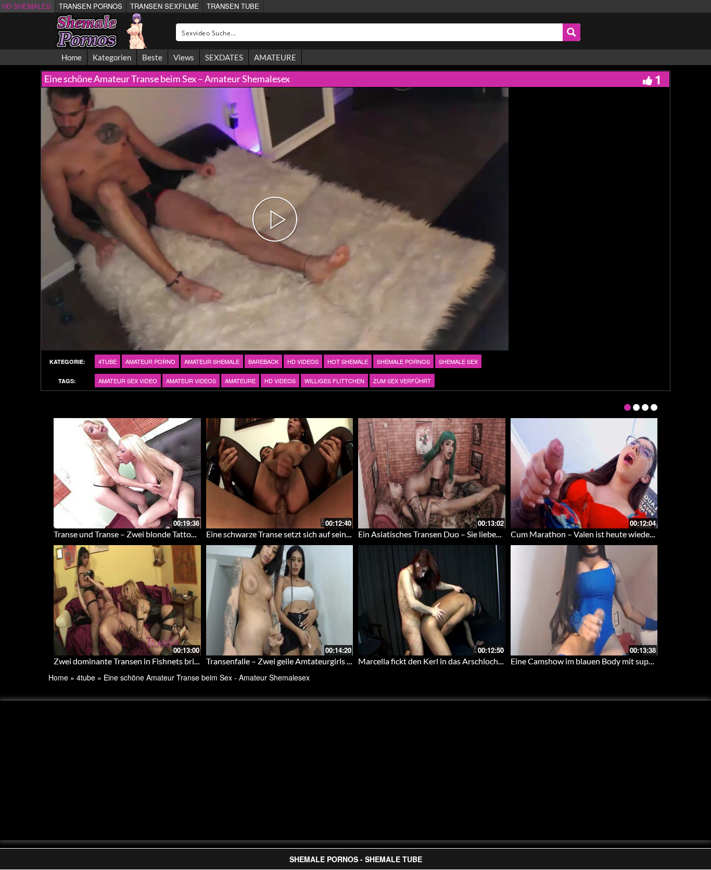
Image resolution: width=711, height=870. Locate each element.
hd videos (303, 361)
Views (183, 57)
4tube (107, 361)
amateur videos (191, 380)
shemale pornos (403, 361)
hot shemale (347, 361)
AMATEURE (275, 57)
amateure (240, 380)
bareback (263, 361)
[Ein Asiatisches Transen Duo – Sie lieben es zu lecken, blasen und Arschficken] (431, 473)
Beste (152, 57)
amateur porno (150, 361)
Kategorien (112, 57)
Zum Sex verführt (402, 380)
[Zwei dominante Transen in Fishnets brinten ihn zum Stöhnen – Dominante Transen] (127, 600)
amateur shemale (211, 361)
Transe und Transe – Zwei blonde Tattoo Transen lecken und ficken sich (179, 534)
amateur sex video (127, 380)
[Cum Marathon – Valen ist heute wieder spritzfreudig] (584, 473)
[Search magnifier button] (571, 32)
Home (71, 57)
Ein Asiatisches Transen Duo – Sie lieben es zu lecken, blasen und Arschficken (494, 534)
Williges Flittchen (334, 380)
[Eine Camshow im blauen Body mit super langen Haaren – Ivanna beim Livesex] (584, 600)
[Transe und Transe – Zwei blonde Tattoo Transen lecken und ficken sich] (127, 473)
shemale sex (458, 361)
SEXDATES (224, 57)
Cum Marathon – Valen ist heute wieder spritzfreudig (605, 534)
